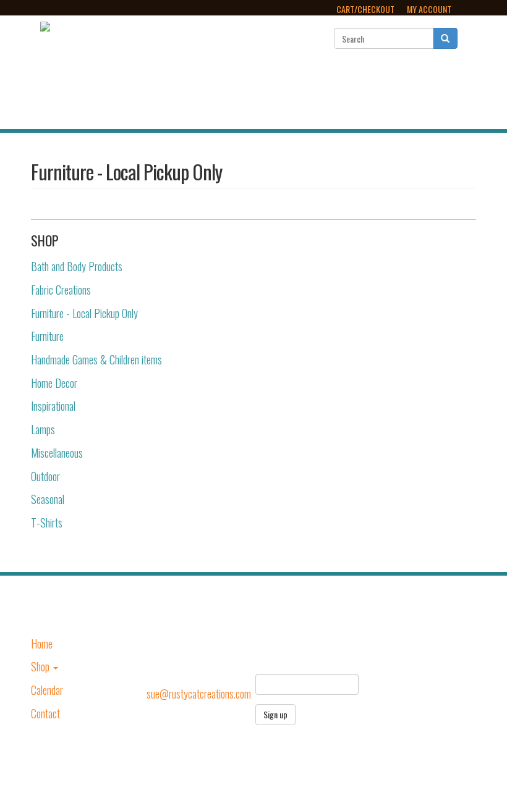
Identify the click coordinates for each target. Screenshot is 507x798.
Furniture (47, 336)
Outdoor (45, 476)
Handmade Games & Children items (96, 359)
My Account (429, 9)
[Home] (44, 24)
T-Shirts (46, 522)
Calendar (362, 93)
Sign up (275, 714)
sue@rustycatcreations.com (199, 694)
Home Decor (54, 383)
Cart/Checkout (365, 9)
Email (266, 663)
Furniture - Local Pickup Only (84, 313)
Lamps (43, 429)
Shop (300, 93)
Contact (426, 93)
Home (253, 93)
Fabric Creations (61, 290)
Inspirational (53, 406)
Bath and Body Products (76, 266)
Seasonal (47, 499)
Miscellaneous (57, 453)
